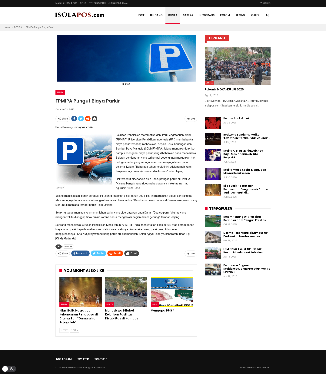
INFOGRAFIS (207, 15)
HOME (141, 15)
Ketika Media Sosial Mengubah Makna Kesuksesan (244, 171)
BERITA (172, 15)
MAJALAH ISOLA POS (66, 3)
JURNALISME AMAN (118, 3)
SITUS (83, 3)
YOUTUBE (101, 359)
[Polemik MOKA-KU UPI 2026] (238, 66)
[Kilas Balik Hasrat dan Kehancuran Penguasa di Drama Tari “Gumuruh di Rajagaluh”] (80, 292)
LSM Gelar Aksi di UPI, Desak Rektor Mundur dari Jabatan (243, 250)
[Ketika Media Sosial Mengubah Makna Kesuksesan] (213, 174)
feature (68, 246)
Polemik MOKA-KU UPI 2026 (224, 89)
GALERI (255, 15)
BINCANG (156, 15)
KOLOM (225, 15)
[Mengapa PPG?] (172, 292)
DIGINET (266, 367)
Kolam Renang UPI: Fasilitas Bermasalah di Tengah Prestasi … (246, 218)
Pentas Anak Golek (236, 118)
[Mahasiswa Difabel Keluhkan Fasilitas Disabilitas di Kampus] (126, 292)
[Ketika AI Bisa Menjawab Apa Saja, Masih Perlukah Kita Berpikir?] (213, 155)
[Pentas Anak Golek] (213, 123)
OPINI (155, 304)
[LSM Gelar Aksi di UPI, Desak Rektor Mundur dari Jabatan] (213, 253)
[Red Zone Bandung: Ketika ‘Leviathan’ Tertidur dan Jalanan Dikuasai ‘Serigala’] (213, 139)
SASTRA (188, 15)
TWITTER (83, 359)
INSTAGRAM (63, 359)
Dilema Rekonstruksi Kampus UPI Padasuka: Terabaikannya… (245, 234)
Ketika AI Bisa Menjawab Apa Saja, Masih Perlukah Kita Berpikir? (243, 154)
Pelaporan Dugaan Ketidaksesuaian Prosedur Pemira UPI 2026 (246, 268)
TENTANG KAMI (97, 3)
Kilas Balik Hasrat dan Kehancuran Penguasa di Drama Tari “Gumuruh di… (245, 189)
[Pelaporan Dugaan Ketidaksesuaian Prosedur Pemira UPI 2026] (213, 270)
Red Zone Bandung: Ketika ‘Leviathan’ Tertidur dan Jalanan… (246, 136)
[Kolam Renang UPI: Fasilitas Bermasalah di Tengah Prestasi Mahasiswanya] (213, 221)
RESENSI (240, 15)
